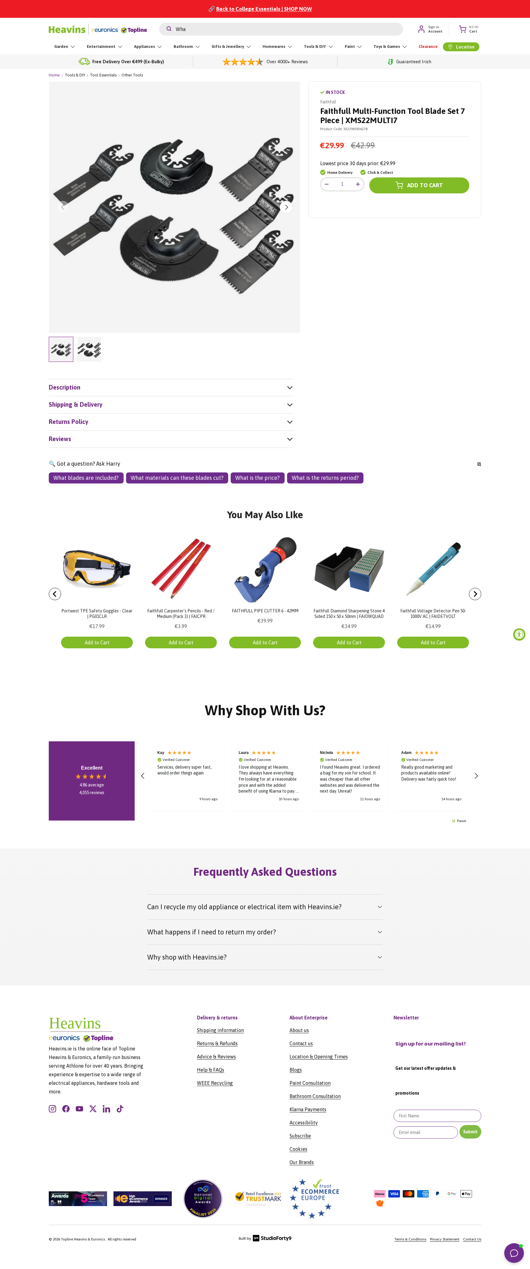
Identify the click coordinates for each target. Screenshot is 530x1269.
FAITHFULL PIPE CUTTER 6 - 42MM (265, 610)
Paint (350, 46)
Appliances (144, 46)
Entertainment (101, 46)
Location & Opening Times (319, 1056)
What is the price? (257, 478)
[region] (309, 776)
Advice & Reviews (216, 1056)
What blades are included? (86, 478)
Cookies (298, 1149)
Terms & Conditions (410, 1239)
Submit (470, 1131)
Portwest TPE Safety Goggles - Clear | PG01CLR (96, 613)
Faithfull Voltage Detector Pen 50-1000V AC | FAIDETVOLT (433, 613)
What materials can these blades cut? (177, 478)
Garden (61, 46)
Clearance (428, 46)
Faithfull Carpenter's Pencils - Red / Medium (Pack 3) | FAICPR (181, 613)
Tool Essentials (103, 75)
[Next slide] (475, 594)
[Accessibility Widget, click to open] (519, 634)
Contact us (301, 1043)
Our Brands (302, 1162)
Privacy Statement (444, 1239)
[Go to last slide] (55, 594)
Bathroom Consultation (315, 1096)
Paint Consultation (310, 1083)
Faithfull (328, 101)
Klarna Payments (308, 1109)
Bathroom (183, 46)
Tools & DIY (315, 46)
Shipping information (220, 1030)
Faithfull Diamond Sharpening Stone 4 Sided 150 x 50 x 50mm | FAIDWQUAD (349, 613)
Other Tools (132, 75)
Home (54, 75)
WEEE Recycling (215, 1083)
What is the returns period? (325, 478)
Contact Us (472, 1239)
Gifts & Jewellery (228, 46)
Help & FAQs (210, 1070)
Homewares (274, 46)
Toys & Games (387, 46)
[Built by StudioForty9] (265, 1240)
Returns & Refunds (217, 1043)
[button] (143, 776)
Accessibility (304, 1122)
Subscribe (300, 1136)
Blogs (296, 1070)
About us (299, 1030)
